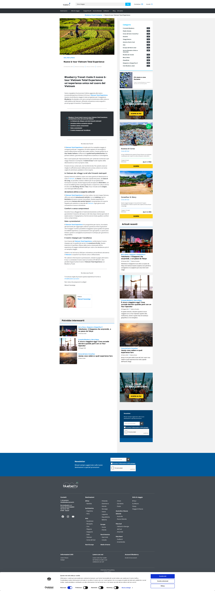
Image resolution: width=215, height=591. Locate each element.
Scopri (136, 166)
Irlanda (104, 530)
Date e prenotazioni (76, 128)
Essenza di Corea (128, 149)
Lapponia (105, 514)
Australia (120, 516)
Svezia (104, 512)
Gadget (62, 560)
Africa (87, 501)
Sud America (89, 508)
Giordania (120, 503)
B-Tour (134, 501)
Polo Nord (119, 536)
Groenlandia (121, 542)
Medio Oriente (105, 545)
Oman (119, 501)
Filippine (89, 529)
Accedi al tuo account (131, 558)
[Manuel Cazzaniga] (70, 307)
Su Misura (135, 503)
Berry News (71, 57)
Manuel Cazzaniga (79, 66)
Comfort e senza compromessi (79, 125)
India (88, 534)
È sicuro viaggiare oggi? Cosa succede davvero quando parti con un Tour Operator (93, 343)
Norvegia (105, 509)
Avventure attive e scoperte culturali (81, 123)
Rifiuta (163, 586)
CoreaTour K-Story (128, 197)
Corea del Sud (125, 151)
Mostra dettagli (126, 587)
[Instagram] (68, 516)
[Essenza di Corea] (136, 145)
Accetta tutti (162, 576)
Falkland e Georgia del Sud (123, 528)
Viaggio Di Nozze (137, 509)
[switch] (85, 587)
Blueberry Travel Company (93, 15)
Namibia (89, 503)
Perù (88, 514)
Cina (88, 526)
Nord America (105, 534)
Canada (104, 540)
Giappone (90, 532)
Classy (134, 506)
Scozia (104, 527)
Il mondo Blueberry (84, 339)
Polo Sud (119, 524)
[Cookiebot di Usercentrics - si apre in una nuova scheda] (49, 587)
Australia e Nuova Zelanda (122, 512)
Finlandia (105, 501)
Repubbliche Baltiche (106, 518)
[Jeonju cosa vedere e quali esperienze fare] (68, 358)
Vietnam (71, 178)
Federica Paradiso (135, 261)
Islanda (104, 506)
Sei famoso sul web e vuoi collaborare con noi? (100, 561)
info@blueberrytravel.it (71, 279)
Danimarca (105, 503)
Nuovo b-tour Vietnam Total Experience (84, 61)
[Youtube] (73, 516)
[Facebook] (62, 516)
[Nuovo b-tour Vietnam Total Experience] (87, 54)
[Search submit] (128, 4)
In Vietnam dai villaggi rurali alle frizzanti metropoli (85, 121)
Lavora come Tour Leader (100, 558)
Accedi (148, 4)
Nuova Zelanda (122, 519)
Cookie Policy (107, 572)
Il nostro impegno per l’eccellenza (80, 130)
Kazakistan (90, 521)
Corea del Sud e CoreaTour (86, 354)
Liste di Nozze (64, 558)
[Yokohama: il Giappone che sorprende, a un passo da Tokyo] (68, 331)
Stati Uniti (105, 537)
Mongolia (90, 524)
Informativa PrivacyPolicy (108, 570)
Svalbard (120, 539)
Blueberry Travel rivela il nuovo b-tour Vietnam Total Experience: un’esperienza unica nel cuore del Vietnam (88, 118)
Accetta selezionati (162, 581)
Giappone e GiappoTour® (95, 327)
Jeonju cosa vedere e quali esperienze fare (95, 356)
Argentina (90, 511)
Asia (65, 57)
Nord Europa (89, 545)
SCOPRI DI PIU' (136, 113)
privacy (145, 427)
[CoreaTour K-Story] (136, 194)
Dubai (119, 506)
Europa (103, 524)
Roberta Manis (133, 355)
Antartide (120, 532)
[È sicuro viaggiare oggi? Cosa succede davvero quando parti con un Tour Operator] (68, 344)
